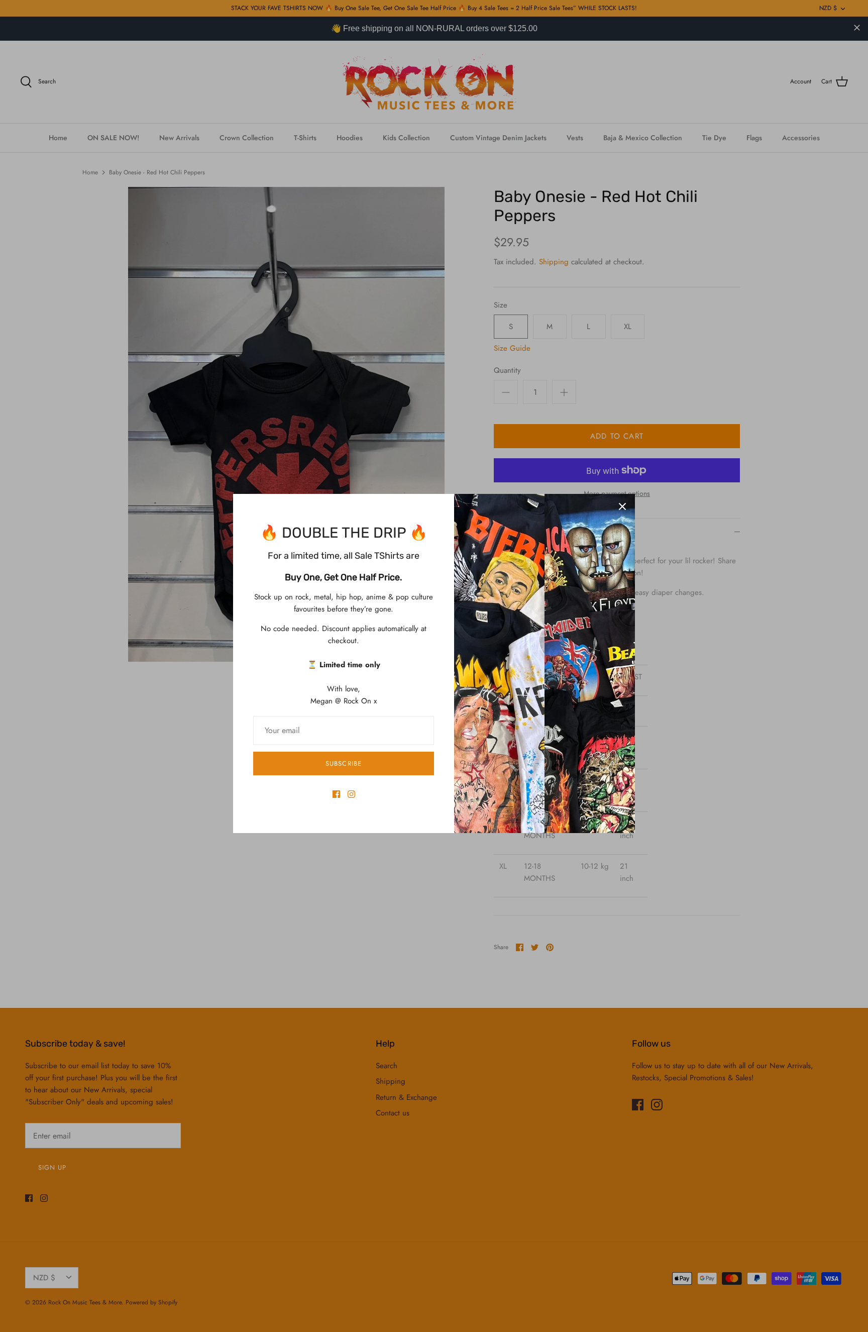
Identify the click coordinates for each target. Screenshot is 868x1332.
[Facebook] (336, 794)
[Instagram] (351, 794)
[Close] (622, 506)
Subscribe (343, 763)
